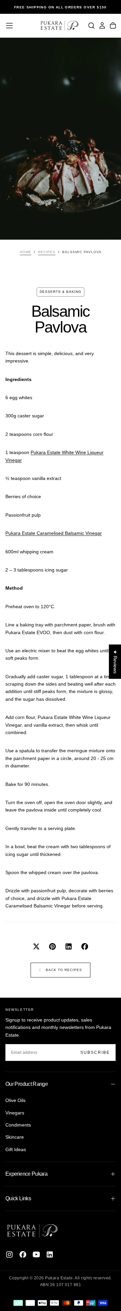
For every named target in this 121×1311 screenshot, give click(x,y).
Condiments (18, 1125)
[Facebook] (23, 1254)
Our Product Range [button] (26, 1084)
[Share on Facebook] (85, 946)
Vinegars (14, 1112)
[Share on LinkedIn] (69, 946)
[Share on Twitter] (36, 946)
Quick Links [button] (18, 1198)
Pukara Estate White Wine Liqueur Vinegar (54, 456)
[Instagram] (9, 1254)
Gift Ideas (15, 1149)
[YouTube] (36, 1254)
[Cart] (113, 25)
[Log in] (102, 25)
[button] (9, 26)
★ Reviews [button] (115, 661)
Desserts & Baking (60, 292)
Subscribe (95, 1052)
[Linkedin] (50, 1254)
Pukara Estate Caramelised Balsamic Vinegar (53, 533)
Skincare (14, 1137)
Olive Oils (15, 1100)
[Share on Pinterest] (52, 946)
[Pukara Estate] (32, 1231)
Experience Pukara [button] (26, 1174)
